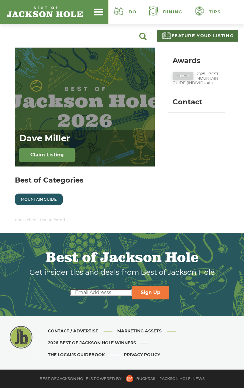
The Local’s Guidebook (76, 354)
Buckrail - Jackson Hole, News (170, 378)
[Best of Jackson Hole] (44, 12)
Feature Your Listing (203, 35)
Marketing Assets (139, 331)
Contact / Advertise (73, 331)
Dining (172, 12)
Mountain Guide (39, 199)
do (133, 12)
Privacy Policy (142, 354)
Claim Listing (47, 155)
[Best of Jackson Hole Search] (143, 39)
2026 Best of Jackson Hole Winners (92, 342)
